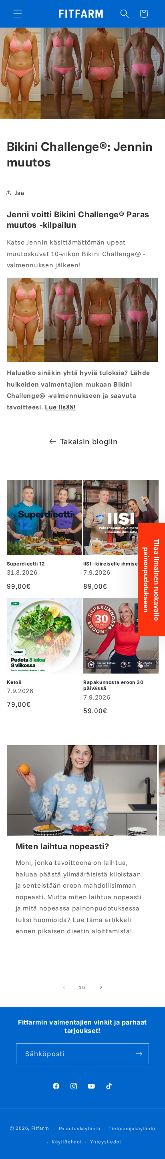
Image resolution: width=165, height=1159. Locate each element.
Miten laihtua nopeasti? (62, 846)
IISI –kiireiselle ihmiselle (113, 564)
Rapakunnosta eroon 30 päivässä (113, 685)
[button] (17, 13)
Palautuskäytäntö (80, 1128)
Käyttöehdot (67, 1142)
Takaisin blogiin (89, 441)
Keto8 (14, 682)
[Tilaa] (139, 1053)
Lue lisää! (60, 407)
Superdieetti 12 (26, 564)
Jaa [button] (19, 193)
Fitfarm (40, 1128)
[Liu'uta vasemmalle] (64, 987)
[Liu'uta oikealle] (101, 987)
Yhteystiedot (105, 1142)
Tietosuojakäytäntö (132, 1128)
